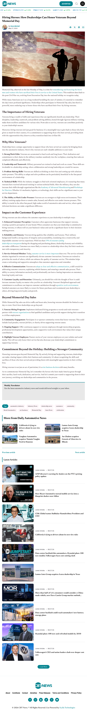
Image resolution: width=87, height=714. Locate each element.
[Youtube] (57, 700)
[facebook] (30, 700)
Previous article (8, 453)
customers (59, 406)
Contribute (16, 693)
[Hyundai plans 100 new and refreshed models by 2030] (18, 632)
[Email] (83, 27)
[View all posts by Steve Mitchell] (5, 27)
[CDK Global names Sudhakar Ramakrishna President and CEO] (18, 513)
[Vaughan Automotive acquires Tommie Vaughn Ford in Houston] (10, 439)
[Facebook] (70, 27)
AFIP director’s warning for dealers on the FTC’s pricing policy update (58, 475)
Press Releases (44, 693)
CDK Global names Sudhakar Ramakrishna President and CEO (59, 515)
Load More (43, 667)
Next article (80, 453)
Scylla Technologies (67, 708)
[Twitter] (52, 700)
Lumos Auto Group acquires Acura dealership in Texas (72, 428)
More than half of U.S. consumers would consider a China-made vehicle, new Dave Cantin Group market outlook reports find (59, 594)
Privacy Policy (76, 693)
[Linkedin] (79, 27)
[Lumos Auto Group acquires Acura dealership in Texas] (52, 428)
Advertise (33, 693)
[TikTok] (46, 700)
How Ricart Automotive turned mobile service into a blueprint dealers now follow (57, 495)
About (8, 693)
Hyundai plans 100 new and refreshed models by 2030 (58, 634)
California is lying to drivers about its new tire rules (29, 428)
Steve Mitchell (15, 26)
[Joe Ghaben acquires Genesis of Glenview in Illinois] (52, 439)
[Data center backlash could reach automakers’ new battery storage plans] (18, 612)
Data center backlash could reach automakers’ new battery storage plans (59, 614)
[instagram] (35, 700)
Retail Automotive (10, 410)
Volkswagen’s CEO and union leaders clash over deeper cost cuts (59, 653)
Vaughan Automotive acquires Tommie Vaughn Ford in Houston (29, 439)
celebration (60, 410)
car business (24, 410)
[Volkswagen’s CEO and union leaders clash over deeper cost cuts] (18, 652)
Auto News (48, 410)
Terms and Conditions (60, 693)
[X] (74, 27)
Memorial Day (36, 410)
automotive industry (17, 406)
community (70, 406)
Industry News (32, 406)
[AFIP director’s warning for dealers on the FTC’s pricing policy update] (18, 473)
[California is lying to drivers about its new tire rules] (10, 428)
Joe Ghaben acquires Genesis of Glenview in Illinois (71, 439)
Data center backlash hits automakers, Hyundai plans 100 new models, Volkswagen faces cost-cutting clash (59, 554)
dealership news (46, 406)
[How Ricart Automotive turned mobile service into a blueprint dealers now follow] (18, 493)
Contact (25, 693)
